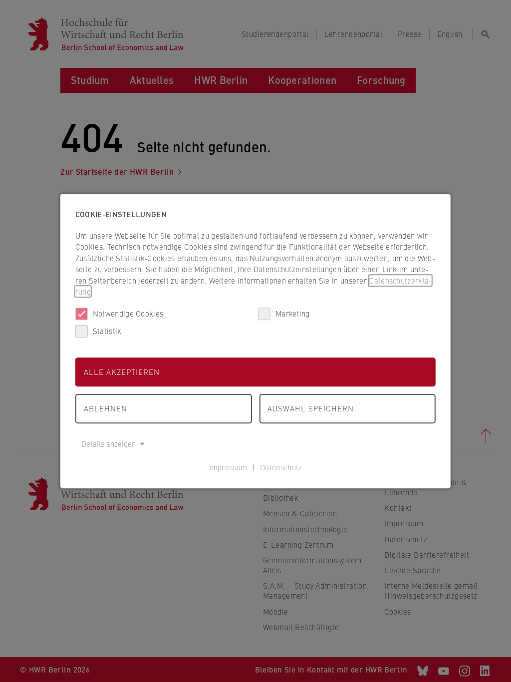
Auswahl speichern (310, 408)
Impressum (228, 467)
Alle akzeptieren (122, 371)
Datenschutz (281, 467)
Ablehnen (105, 408)
